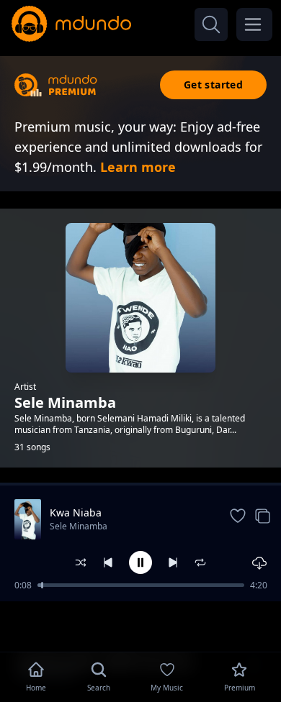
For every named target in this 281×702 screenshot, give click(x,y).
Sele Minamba (78, 526)
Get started (213, 84)
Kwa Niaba (76, 512)
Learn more (138, 167)
